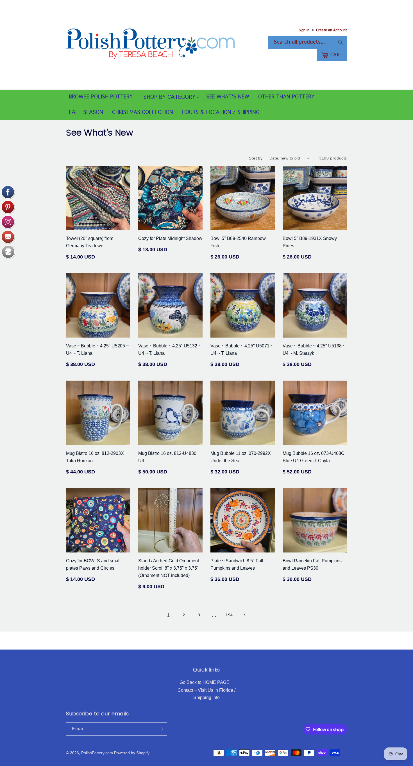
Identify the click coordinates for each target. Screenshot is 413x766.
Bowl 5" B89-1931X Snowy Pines (310, 242)
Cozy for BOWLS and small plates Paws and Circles (93, 564)
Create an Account (331, 30)
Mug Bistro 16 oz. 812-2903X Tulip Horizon (95, 457)
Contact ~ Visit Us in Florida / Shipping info (206, 694)
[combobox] (307, 42)
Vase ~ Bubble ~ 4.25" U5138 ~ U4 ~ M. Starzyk (314, 349)
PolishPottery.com (97, 753)
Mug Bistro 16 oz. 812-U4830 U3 (167, 457)
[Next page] (244, 615)
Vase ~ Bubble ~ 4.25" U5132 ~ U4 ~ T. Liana (169, 349)
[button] (169, 97)
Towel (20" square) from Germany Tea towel (89, 242)
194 (229, 615)
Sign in (304, 30)
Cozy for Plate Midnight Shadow (170, 238)
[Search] (340, 42)
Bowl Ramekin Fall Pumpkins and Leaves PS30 (312, 564)
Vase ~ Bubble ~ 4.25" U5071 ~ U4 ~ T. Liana (241, 349)
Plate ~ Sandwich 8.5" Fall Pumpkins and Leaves (236, 564)
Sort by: (256, 158)
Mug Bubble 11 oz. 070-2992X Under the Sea (240, 457)
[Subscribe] (161, 729)
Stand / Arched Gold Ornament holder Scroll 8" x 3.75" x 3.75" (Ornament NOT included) (168, 568)
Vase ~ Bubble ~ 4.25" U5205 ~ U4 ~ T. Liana (97, 349)
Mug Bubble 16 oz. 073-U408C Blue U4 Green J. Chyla (313, 457)
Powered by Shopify (131, 753)
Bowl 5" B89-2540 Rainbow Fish (238, 242)
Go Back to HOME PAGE (205, 682)
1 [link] (168, 615)
